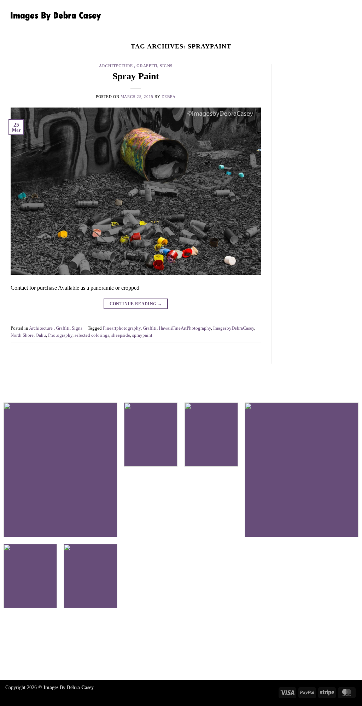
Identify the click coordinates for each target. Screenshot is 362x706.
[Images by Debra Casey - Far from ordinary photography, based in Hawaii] (54, 16)
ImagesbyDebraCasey (233, 328)
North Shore (22, 335)
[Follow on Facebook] (156, 645)
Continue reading (136, 303)
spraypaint (142, 335)
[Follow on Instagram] (181, 645)
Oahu (41, 335)
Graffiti (150, 328)
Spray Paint (135, 76)
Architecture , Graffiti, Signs (136, 66)
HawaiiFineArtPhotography (185, 328)
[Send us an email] (205, 645)
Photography (60, 335)
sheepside (120, 335)
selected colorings (92, 335)
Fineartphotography (122, 328)
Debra (169, 96)
